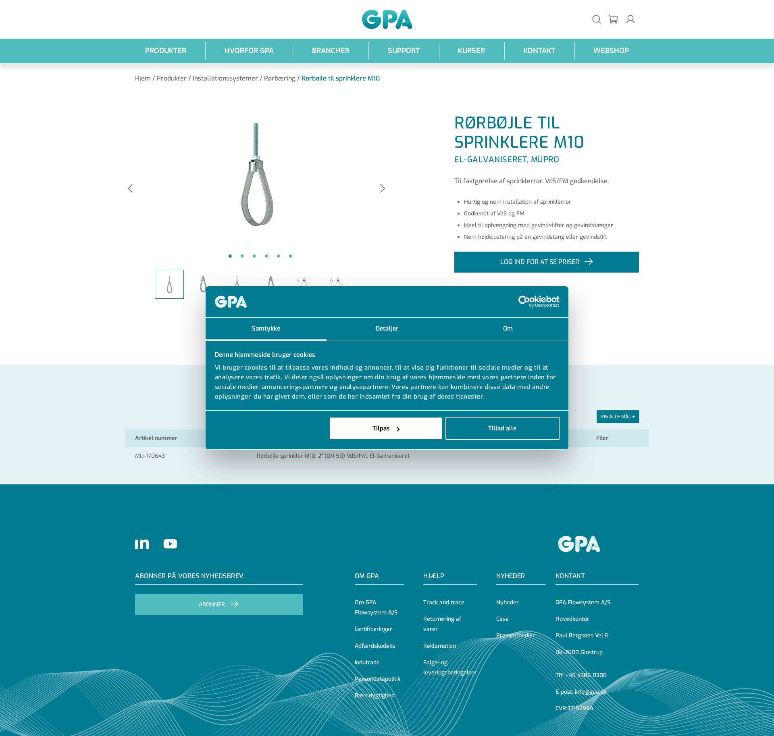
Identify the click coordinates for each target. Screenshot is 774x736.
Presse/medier (515, 635)
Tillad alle (502, 428)
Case (502, 619)
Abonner (212, 604)
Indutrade (367, 662)
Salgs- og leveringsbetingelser (450, 667)
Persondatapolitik (377, 679)
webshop (611, 51)
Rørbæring (279, 78)
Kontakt (539, 51)
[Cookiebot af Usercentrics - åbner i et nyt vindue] (524, 302)
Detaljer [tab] (387, 329)
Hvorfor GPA (249, 51)
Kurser (471, 51)
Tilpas (381, 428)
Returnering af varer (442, 624)
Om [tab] (508, 329)
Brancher (331, 51)
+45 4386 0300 (586, 675)
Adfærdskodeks (375, 646)
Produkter (165, 51)
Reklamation (439, 646)
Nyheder (510, 576)
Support (404, 51)
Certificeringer (373, 629)
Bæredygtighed (375, 695)
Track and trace (443, 602)
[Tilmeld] (613, 19)
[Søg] (596, 19)
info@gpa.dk (590, 692)
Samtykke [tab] (266, 329)
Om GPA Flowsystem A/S (376, 607)
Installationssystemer (225, 78)
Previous (130, 189)
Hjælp (433, 576)
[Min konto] (630, 19)
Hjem (143, 78)
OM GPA (367, 576)
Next (382, 189)
